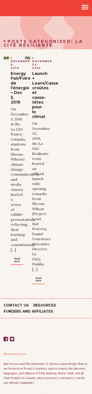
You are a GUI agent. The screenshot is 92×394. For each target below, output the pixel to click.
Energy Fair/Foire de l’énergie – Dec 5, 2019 (21, 87)
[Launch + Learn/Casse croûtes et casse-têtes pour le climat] (27, 58)
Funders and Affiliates (28, 311)
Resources (44, 305)
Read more (17, 260)
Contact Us (16, 305)
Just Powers (8, 8)
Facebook (6, 339)
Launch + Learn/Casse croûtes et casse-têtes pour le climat (45, 95)
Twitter (12, 339)
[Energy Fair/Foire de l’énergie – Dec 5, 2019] (6, 58)
